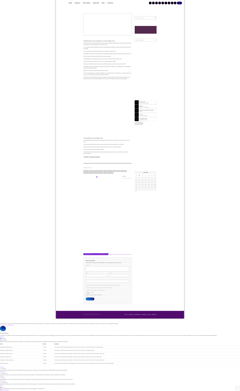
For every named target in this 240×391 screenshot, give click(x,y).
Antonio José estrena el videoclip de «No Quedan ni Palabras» (147, 151)
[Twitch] (156, 3)
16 (154, 182)
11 (139, 182)
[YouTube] (150, 3)
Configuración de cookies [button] (5, 325)
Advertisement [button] (3, 381)
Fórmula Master (140, 56)
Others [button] (1, 385)
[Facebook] (165, 3)
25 (139, 187)
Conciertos (104, 191)
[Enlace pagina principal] (60, 3)
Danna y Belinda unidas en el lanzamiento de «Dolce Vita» (146, 145)
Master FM (90, 167)
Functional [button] (2, 367)
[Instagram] (162, 3)
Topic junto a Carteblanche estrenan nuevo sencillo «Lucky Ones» (147, 164)
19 (142, 184)
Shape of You (100, 172)
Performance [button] (2, 371)
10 (136, 182)
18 (139, 184)
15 (151, 182)
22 (151, 184)
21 (148, 184)
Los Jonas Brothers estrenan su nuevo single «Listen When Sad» (94, 237)
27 (145, 187)
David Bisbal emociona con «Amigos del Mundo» (147, 157)
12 (142, 182)
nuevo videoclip (93, 172)
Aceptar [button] (11, 325)
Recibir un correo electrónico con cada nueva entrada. (96, 290)
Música (86, 234)
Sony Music (111, 172)
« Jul (135, 191)
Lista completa (138, 123)
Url (86, 278)
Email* (110, 273)
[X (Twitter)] (153, 3)
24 (136, 187)
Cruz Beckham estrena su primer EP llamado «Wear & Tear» (118, 237)
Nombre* (87, 273)
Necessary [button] (2, 337)
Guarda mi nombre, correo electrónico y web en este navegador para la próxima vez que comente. (103, 285)
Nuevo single (86, 172)
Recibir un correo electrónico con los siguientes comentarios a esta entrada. (99, 287)
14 (148, 182)
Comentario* (88, 265)
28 (148, 187)
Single (106, 172)
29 (151, 187)
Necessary (3, 338)
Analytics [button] (2, 376)
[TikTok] (159, 3)
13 (145, 182)
